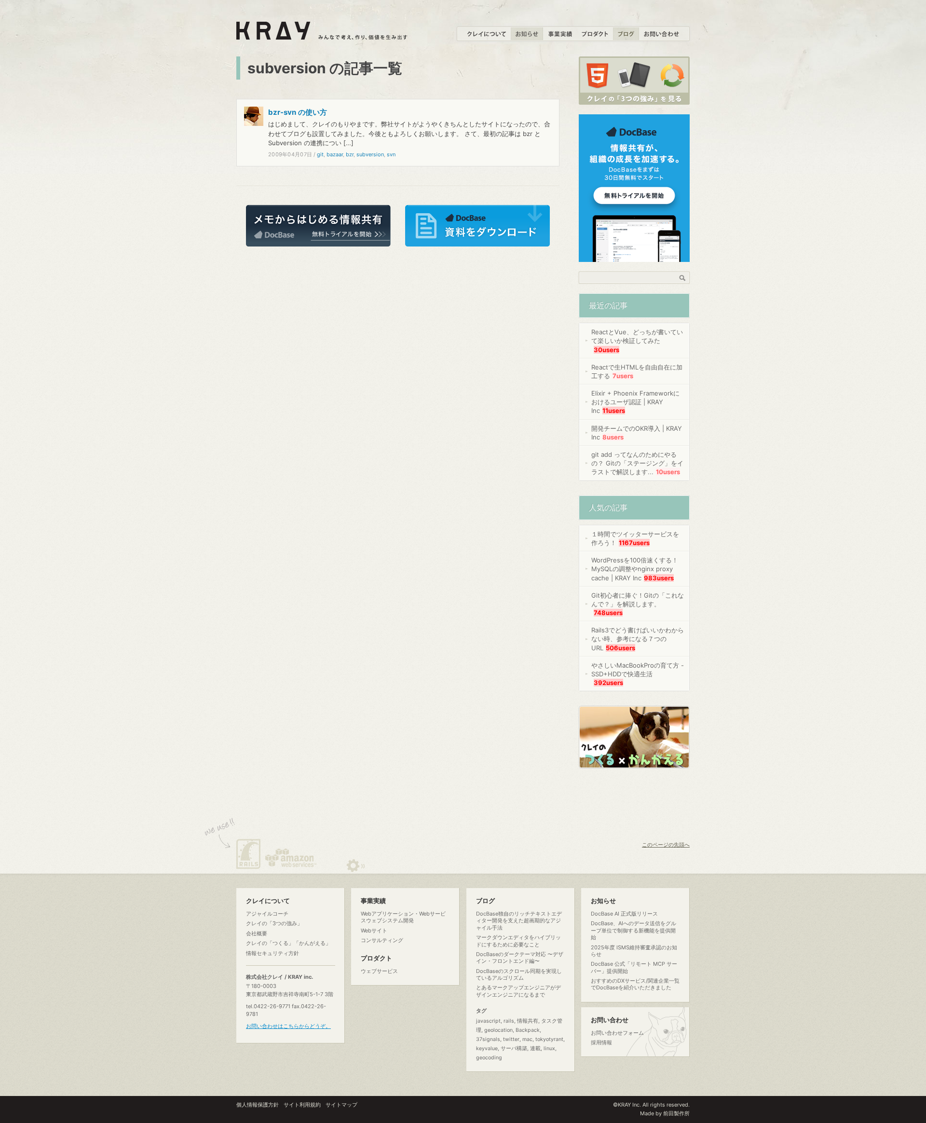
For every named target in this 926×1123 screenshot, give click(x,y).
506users (620, 648)
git (320, 154)
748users (608, 612)
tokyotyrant (549, 1039)
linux (549, 1048)
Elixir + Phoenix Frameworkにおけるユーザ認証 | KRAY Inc (635, 401)
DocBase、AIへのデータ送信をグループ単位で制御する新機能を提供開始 (633, 930)
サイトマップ (341, 1104)
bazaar (335, 154)
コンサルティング (382, 940)
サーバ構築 (514, 1048)
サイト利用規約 (302, 1104)
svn (391, 154)
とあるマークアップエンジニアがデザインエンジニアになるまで (518, 991)
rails (509, 1021)
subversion (370, 154)
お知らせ (603, 901)
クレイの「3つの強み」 (274, 923)
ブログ (485, 901)
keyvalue (487, 1048)
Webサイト (374, 930)
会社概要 (256, 933)
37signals (488, 1039)
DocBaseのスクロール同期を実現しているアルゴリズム (519, 974)
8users (613, 437)
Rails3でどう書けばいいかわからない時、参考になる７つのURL (637, 638)
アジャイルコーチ (267, 913)
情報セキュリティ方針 (272, 953)
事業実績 (373, 901)
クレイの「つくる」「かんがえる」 (288, 943)
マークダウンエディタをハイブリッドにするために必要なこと (518, 940)
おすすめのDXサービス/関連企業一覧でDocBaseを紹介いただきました (635, 984)
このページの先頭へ (666, 844)
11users (613, 410)
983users (659, 578)
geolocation (498, 1030)
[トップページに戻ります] (322, 34)
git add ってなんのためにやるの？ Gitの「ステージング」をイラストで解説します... (637, 463)
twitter (511, 1039)
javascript (488, 1021)
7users (623, 376)
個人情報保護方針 (257, 1104)
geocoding (489, 1058)
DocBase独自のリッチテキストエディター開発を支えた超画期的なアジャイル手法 (519, 920)
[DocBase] (634, 256)
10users (668, 472)
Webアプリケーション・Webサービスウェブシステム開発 (403, 917)
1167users (634, 543)
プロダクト (376, 958)
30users (606, 350)
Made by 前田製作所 (665, 1113)
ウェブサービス (379, 971)
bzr (350, 154)
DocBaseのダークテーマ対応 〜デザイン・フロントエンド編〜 (519, 957)
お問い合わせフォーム (617, 1032)
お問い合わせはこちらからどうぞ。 (288, 1026)
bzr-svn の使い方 (297, 112)
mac (527, 1039)
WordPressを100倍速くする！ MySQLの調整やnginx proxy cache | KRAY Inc (634, 568)
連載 (535, 1048)
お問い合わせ (609, 1020)
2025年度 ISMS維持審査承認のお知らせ (634, 951)
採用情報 (601, 1042)
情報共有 (527, 1021)
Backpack (528, 1030)
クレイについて (268, 901)
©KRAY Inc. (627, 1104)
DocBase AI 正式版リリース (624, 913)
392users (608, 682)
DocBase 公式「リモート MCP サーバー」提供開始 (634, 967)
